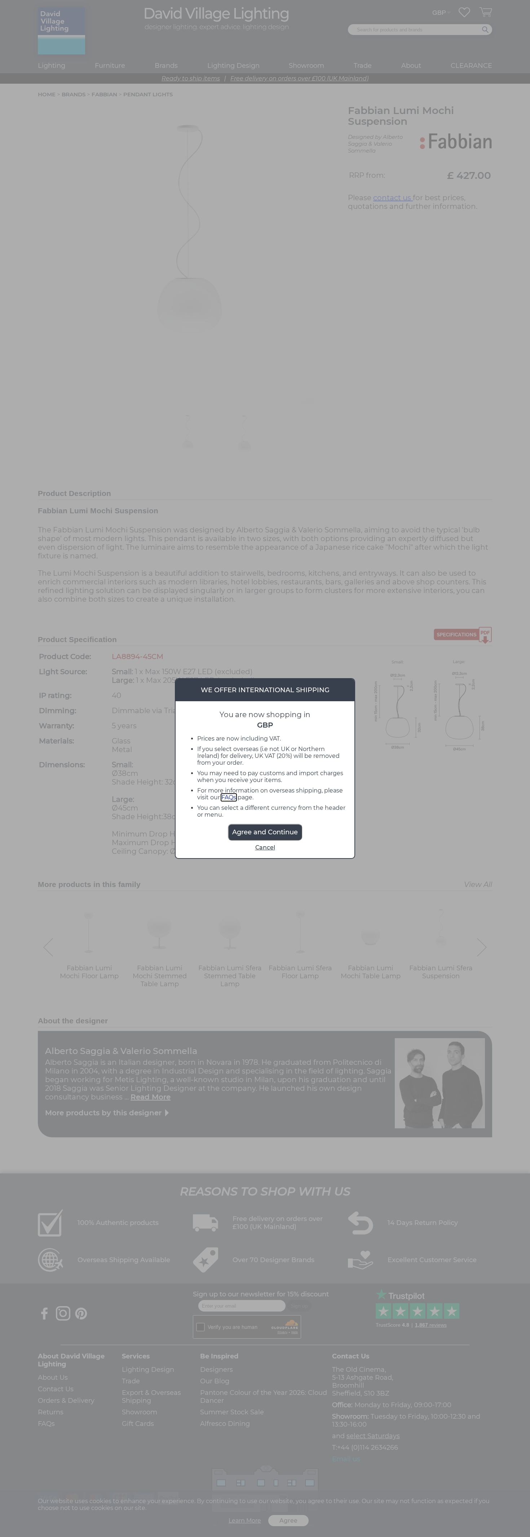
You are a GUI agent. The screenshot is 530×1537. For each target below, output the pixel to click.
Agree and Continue (265, 832)
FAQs (228, 797)
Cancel (265, 847)
